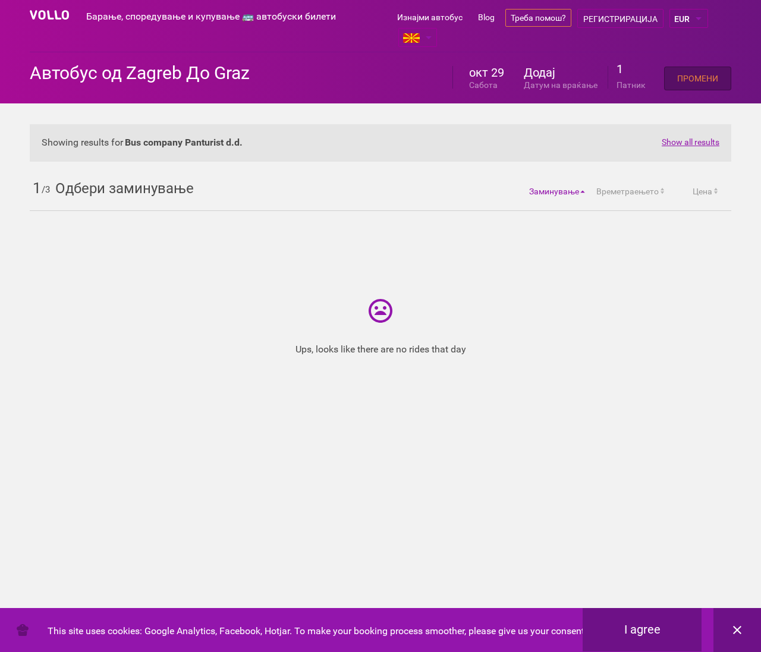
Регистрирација (620, 19)
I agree (642, 629)
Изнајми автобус (430, 17)
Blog (486, 17)
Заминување (554, 191)
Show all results (690, 142)
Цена (702, 191)
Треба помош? (538, 18)
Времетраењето (627, 191)
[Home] (49, 15)
